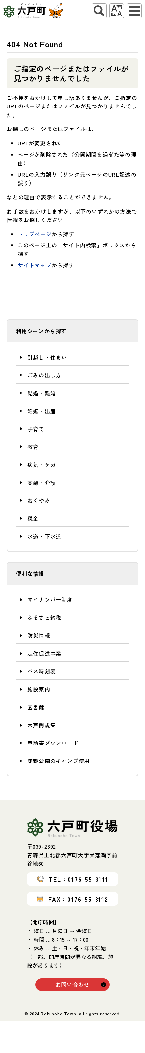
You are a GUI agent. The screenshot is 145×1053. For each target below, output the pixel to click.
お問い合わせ (73, 984)
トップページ (35, 234)
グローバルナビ (134, 10)
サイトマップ (35, 265)
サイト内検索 (99, 10)
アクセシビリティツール (116, 10)
